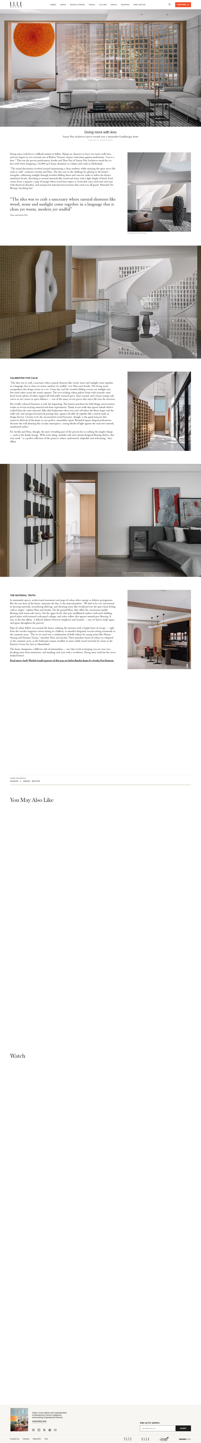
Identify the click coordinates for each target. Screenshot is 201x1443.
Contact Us (14, 1439)
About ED (37, 1439)
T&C (46, 1439)
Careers (26, 1439)
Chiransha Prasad (106, 140)
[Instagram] (33, 1430)
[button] (15, 781)
